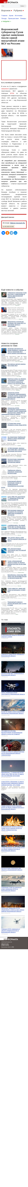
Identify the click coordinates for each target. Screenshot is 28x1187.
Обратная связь (5, 944)
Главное (4, 15)
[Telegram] (11, 233)
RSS (13, 947)
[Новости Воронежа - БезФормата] (9, 2)
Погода (4, 18)
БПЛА (12, 93)
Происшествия (13, 18)
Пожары (23, 18)
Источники (18, 15)
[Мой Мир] (15, 233)
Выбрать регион (5, 945)
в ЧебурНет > (6, 21)
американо (5, 88)
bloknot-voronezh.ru (8, 58)
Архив (11, 15)
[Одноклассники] (7, 233)
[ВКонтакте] (3, 233)
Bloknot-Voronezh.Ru (17, 223)
